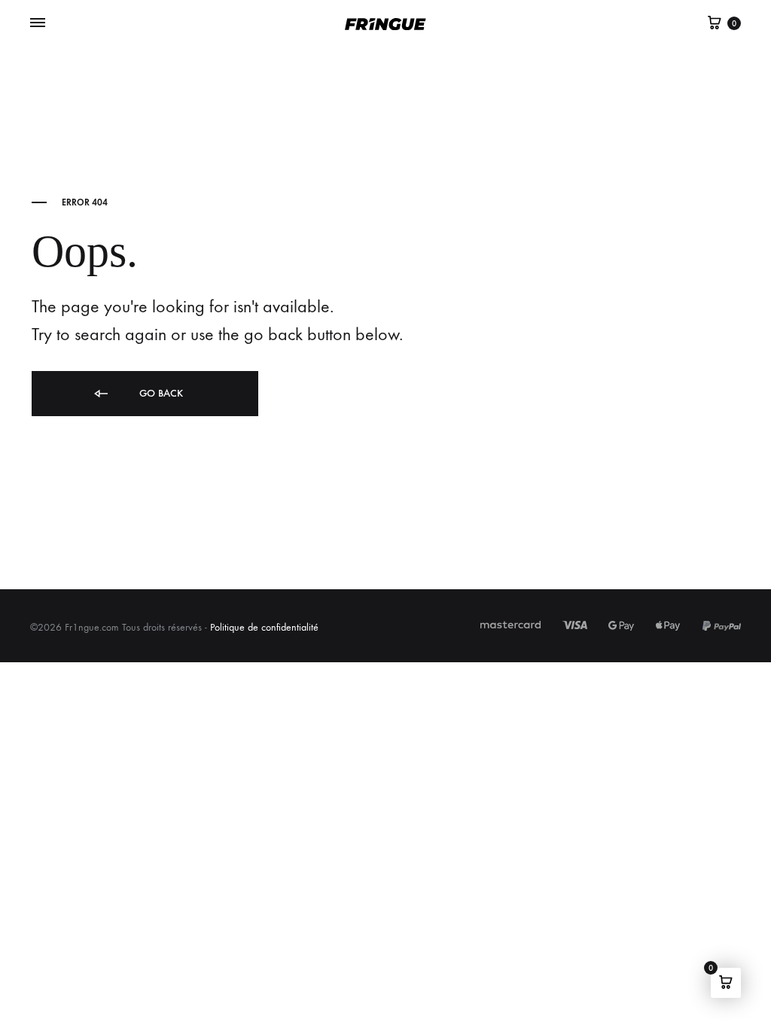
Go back (159, 393)
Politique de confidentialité (264, 627)
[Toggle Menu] (37, 23)
